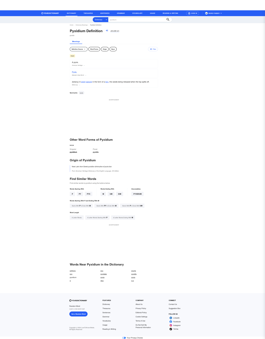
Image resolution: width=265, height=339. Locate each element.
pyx (71, 274)
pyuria (133, 271)
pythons (73, 271)
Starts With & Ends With (81, 205)
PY (80, 194)
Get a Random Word (78, 314)
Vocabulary (106, 321)
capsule (89, 81)
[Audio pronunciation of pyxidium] (107, 30)
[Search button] (169, 19)
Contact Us (173, 304)
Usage (104, 325)
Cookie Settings (141, 316)
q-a (132, 280)
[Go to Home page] (50, 13)
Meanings (76, 41)
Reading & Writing (109, 329)
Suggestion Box (174, 308)
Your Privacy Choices (135, 338)
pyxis (81, 93)
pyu (102, 271)
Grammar (105, 316)
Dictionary (98, 19)
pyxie (102, 277)
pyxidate (104, 274)
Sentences (106, 312)
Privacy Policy (141, 308)
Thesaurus (106, 308)
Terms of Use (140, 321)
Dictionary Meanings (82, 25)
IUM (119, 194)
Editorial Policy (141, 312)
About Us (139, 304)
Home (71, 25)
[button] (192, 13)
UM (111, 194)
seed (83, 81)
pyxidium (137, 194)
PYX (88, 194)
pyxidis (134, 274)
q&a (102, 280)
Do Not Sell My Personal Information (143, 326)
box (106, 81)
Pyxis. (74, 72)
